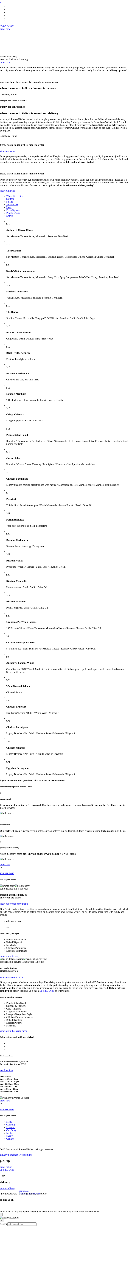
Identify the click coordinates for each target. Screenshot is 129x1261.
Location (10, 12)
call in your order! (30, 1212)
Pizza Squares (13, 210)
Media (9, 18)
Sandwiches (12, 204)
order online (6, 1167)
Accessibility (26, 1154)
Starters (10, 199)
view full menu (7, 190)
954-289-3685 (7, 873)
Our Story (11, 1130)
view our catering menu (11, 977)
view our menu (7, 151)
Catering (10, 9)
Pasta (8, 207)
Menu (9, 6)
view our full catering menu (13, 1031)
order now (5, 29)
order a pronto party (10, 956)
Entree (9, 215)
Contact (10, 1138)
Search (3, 1224)
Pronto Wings (13, 213)
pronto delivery (7, 1188)
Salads (9, 201)
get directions (6, 1070)
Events (9, 20)
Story (9, 15)
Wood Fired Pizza (15, 196)
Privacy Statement (9, 1154)
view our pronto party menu (14, 903)
